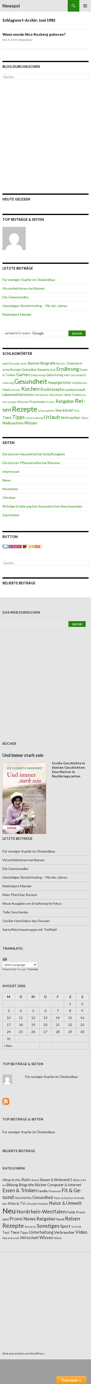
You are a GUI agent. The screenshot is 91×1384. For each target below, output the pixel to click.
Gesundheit (30, 381)
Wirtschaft (29, 1237)
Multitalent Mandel (16, 314)
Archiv (16, 1180)
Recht (60, 1219)
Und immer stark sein (22, 755)
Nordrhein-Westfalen (49, 394)
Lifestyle (31, 1203)
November (10, 489)
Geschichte (23, 1198)
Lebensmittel (12, 395)
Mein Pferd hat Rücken (19, 895)
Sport (65, 1226)
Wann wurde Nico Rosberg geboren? (34, 34)
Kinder (16, 389)
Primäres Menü (85, 6)
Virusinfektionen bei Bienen (23, 288)
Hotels (6, 390)
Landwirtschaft (75, 390)
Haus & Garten (63, 1197)
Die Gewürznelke (15, 297)
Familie (43, 1191)
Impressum (10, 471)
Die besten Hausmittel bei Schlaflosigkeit (33, 454)
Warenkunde (10, 1238)
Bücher (61, 363)
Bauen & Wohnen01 (56, 1179)
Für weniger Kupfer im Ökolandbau (28, 280)
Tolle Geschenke (15, 912)
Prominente (37, 402)
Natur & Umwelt (65, 1203)
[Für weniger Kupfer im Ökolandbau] (14, 238)
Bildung (12, 1185)
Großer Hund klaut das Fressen (26, 921)
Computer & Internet (64, 1185)
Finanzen (55, 1191)
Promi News (22, 1218)
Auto (24, 363)
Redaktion (26, 40)
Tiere (6, 417)
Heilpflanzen (79, 382)
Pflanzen (23, 402)
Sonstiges (48, 1226)
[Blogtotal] (32, 546)
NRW (67, 395)
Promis (50, 401)
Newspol (11, 5)
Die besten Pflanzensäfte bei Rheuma (31, 463)
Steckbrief (64, 410)
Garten (23, 374)
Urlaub (51, 417)
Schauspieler (46, 410)
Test (76, 410)
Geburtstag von (58, 375)
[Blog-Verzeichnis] (12, 546)
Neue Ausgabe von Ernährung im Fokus (32, 903)
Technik (76, 1226)
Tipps (18, 417)
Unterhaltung (34, 417)
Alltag (6, 1180)
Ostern (77, 395)
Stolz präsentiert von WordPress (23, 1353)
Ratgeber (65, 401)
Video (84, 417)
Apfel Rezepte (11, 363)
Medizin (28, 395)
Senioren (30, 1226)
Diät (53, 370)
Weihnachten (13, 423)
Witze (58, 1238)
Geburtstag (38, 375)
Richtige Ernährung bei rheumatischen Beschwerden (42, 506)
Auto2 (35, 1180)
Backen (34, 363)
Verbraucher (70, 418)
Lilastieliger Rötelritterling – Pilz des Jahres (34, 306)
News (6, 480)
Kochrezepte (52, 389)
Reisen (72, 1218)
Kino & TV (16, 1203)
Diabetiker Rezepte (35, 370)
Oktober (9, 497)
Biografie (48, 363)
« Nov (8, 1046)
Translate (32, 969)
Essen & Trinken (19, 1190)
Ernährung (67, 369)
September (10, 515)
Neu (9, 1210)
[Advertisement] (45, 136)
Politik (70, 1212)
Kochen (30, 389)
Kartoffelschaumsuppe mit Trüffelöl (29, 929)
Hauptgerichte (59, 382)
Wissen (30, 423)
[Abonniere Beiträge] (5, 1101)
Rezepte (24, 409)
